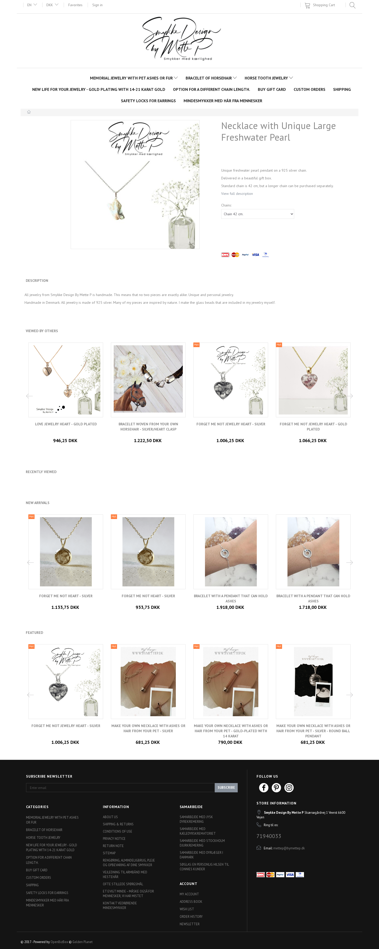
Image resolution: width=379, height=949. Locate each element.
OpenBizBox (59, 942)
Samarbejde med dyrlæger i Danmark (201, 854)
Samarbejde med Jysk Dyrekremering (196, 819)
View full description (237, 193)
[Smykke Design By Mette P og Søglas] (189, 40)
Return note (113, 846)
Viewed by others (42, 331)
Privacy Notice (114, 838)
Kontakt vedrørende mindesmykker (120, 905)
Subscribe (226, 787)
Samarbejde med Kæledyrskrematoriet (198, 831)
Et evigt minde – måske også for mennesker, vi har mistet (128, 893)
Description (37, 280)
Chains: (226, 205)
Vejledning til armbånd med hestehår (125, 874)
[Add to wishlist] (152, 734)
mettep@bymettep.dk (289, 848)
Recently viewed (41, 471)
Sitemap (109, 853)
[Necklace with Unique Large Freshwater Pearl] (135, 184)
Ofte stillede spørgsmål (123, 884)
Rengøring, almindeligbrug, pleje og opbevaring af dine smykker (129, 862)
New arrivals (38, 502)
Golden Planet (82, 942)
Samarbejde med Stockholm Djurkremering (202, 843)
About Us (110, 817)
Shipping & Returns (118, 824)
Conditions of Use (117, 831)
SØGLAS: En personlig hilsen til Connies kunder (204, 866)
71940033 (269, 836)
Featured (34, 632)
